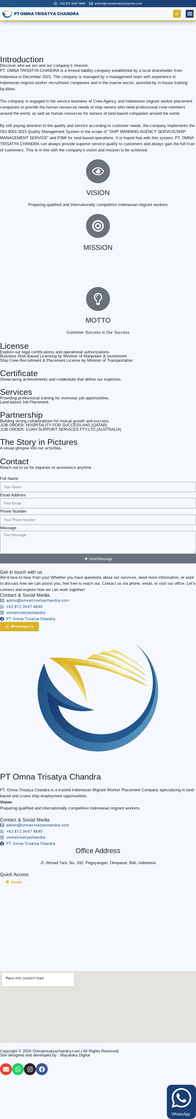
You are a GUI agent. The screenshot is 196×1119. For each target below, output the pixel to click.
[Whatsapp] (18, 1069)
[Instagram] (30, 1069)
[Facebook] (42, 1069)
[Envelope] (6, 1069)
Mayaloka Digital (75, 1055)
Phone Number (13, 511)
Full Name (9, 478)
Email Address (13, 495)
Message (8, 528)
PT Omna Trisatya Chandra (50, 776)
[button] (190, 14)
